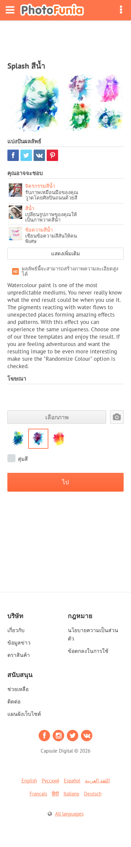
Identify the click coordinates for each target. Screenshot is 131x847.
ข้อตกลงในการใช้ (88, 651)
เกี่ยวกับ (16, 630)
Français (38, 793)
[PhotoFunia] (52, 10)
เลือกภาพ (57, 417)
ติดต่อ (13, 701)
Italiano (71, 793)
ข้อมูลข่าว (19, 642)
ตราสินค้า (18, 655)
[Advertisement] (65, 39)
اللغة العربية (97, 780)
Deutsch (92, 793)
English (29, 780)
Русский (50, 780)
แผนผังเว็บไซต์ (24, 713)
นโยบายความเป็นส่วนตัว (93, 634)
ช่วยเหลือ (18, 689)
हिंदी (55, 793)
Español (72, 780)
